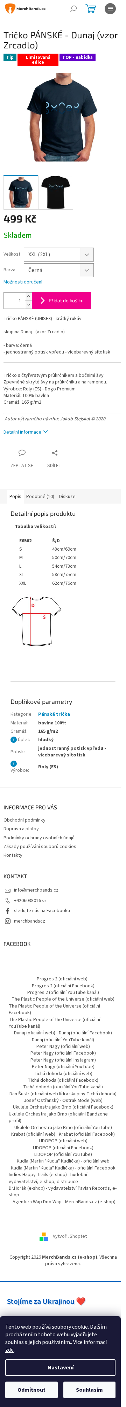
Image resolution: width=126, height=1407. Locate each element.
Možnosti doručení (23, 282)
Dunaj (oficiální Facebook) (85, 1032)
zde (9, 1350)
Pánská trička (54, 714)
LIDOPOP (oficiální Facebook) (63, 1147)
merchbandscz (29, 921)
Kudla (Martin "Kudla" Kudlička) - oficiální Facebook (63, 1168)
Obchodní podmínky (25, 820)
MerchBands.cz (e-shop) (90, 1201)
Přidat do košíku (66, 300)
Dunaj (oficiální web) (34, 1032)
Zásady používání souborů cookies (40, 846)
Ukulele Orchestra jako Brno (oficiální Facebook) (63, 1107)
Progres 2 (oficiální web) (62, 978)
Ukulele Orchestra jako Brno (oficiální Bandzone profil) (58, 1117)
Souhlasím (89, 1390)
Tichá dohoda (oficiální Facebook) (63, 1080)
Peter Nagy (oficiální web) (63, 1046)
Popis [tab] (15, 496)
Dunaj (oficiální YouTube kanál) (63, 1039)
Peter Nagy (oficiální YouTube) (63, 1066)
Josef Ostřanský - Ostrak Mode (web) (63, 1100)
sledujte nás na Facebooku (42, 910)
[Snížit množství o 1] (28, 305)
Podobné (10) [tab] (40, 496)
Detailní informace (22, 432)
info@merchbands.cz (36, 890)
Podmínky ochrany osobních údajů (39, 837)
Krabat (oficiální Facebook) (87, 1134)
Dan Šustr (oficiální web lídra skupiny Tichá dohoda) (63, 1093)
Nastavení (61, 1367)
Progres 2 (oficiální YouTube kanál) (63, 992)
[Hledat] (73, 9)
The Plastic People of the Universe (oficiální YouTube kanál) (54, 1023)
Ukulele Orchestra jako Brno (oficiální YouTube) (63, 1127)
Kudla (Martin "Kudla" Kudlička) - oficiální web (63, 1161)
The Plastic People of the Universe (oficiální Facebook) (54, 1009)
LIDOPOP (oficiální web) (63, 1140)
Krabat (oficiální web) (33, 1134)
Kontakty (13, 855)
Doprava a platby (21, 828)
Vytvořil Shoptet (70, 1236)
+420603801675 (30, 900)
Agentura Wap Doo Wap (37, 1201)
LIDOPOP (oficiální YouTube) (63, 1154)
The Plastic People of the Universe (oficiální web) (63, 999)
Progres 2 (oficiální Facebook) (63, 985)
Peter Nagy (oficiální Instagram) (63, 1060)
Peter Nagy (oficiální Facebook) (63, 1053)
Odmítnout (32, 1390)
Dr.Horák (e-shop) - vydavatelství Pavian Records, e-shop (63, 1191)
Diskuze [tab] (67, 496)
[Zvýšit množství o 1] (28, 297)
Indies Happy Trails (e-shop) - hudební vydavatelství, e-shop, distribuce (48, 1178)
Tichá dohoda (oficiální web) (63, 1073)
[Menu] (110, 9)
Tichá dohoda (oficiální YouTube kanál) (63, 1086)
